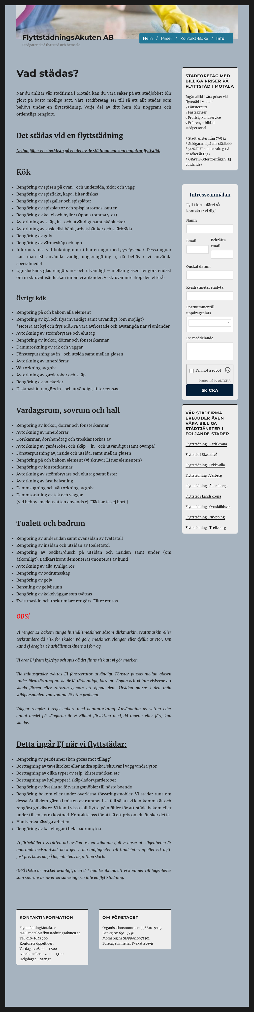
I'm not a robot (208, 370)
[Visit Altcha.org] (227, 371)
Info (220, 38)
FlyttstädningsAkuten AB (68, 37)
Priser (166, 38)
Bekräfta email (218, 243)
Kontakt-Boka (194, 38)
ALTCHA (224, 381)
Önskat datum (198, 267)
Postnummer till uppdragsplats (200, 310)
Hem (148, 38)
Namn (191, 220)
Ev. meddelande (199, 338)
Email (191, 241)
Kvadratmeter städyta (204, 287)
